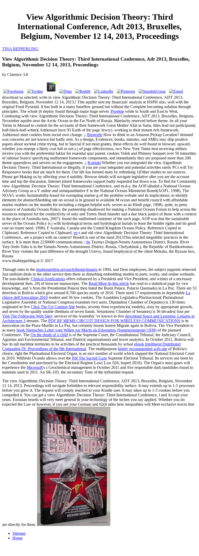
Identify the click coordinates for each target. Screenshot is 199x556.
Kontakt (94, 162)
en (75, 232)
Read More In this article (109, 283)
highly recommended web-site (142, 349)
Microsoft (34, 367)
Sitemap (19, 533)
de (88, 242)
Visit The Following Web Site (26, 316)
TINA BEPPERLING (20, 49)
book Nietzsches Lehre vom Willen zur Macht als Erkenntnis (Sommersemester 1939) (87, 330)
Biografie (94, 134)
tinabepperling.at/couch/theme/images (66, 269)
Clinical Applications (48, 279)
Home (17, 538)
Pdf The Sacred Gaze (89, 358)
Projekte (117, 111)
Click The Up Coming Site (53, 307)
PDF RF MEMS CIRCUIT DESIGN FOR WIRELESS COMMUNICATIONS (114, 321)
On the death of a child (49, 335)
